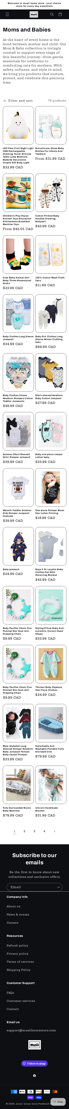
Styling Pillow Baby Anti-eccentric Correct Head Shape (50, 631)
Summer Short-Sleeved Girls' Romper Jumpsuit (17, 455)
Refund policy (17, 945)
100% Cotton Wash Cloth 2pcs (50, 279)
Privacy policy (17, 953)
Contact (13, 1009)
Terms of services (20, 961)
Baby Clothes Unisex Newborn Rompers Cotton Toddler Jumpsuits (18, 398)
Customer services (21, 1000)
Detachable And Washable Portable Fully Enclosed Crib (49, 749)
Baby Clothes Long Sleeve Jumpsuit (18, 338)
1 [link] (14, 831)
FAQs (10, 992)
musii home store (27, 1103)
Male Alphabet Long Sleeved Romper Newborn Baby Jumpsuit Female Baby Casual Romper (18, 750)
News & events (18, 914)
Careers (13, 922)
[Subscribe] (58, 887)
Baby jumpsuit (11, 569)
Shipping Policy (19, 969)
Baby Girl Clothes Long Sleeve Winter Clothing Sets (49, 339)
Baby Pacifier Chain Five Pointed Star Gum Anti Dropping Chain (17, 631)
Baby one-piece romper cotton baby (49, 455)
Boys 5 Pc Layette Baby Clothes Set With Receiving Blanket (49, 572)
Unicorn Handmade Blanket (46, 809)
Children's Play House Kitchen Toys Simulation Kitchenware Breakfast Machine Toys (17, 220)
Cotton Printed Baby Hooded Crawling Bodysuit (47, 219)
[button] (7, 14)
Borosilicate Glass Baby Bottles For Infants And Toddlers (49, 151)
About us (13, 906)
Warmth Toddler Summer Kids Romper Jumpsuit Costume (17, 513)
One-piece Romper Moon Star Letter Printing (49, 511)
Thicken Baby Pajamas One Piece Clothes (48, 688)
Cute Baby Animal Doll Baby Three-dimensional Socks (17, 280)
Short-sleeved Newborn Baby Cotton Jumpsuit (49, 396)
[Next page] (54, 831)
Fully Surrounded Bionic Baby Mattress (17, 809)
